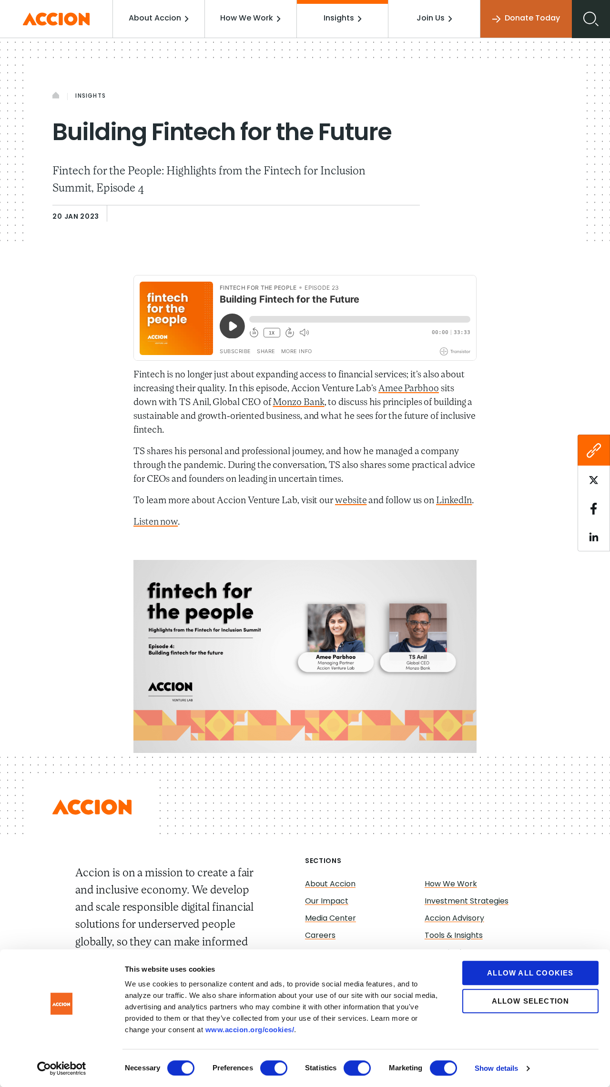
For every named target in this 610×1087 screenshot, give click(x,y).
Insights (339, 18)
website (350, 501)
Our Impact (326, 901)
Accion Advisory (454, 919)
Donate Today (532, 18)
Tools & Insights (454, 936)
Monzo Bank (298, 402)
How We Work (246, 18)
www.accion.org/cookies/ (250, 1030)
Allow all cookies (530, 973)
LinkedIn (454, 501)
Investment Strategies (466, 901)
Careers (320, 936)
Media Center (330, 919)
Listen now (155, 522)
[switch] (273, 1068)
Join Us (431, 18)
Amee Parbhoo (408, 389)
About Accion (155, 18)
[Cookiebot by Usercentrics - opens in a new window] (61, 1068)
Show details (496, 1068)
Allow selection (530, 1001)
